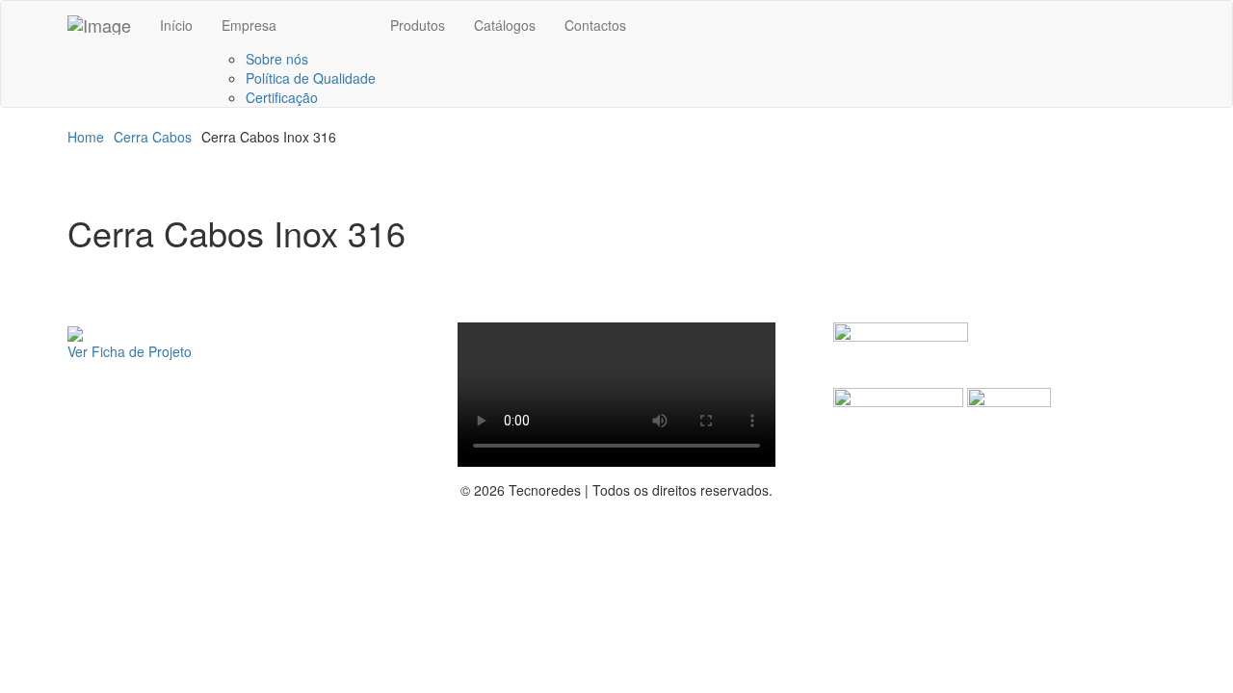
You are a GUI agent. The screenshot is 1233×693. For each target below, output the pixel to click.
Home (85, 136)
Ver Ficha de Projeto (129, 351)
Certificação (282, 97)
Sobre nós (277, 58)
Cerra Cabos (153, 136)
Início (176, 25)
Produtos (417, 25)
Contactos (595, 25)
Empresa (249, 25)
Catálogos (505, 25)
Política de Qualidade (311, 78)
